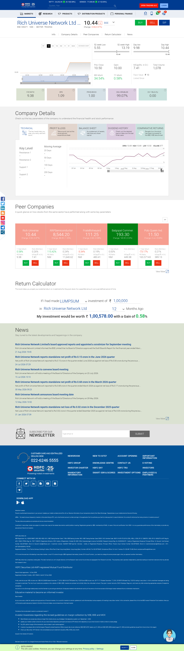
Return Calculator (113, 34)
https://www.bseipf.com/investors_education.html (28, 606)
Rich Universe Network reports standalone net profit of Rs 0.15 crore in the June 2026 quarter (65, 356)
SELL (35, 263)
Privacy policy (88, 649)
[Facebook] (19, 483)
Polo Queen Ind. (153, 230)
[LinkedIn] (33, 483)
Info (53, 34)
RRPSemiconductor (61, 230)
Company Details (69, 34)
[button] (109, 22)
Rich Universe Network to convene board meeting (41, 369)
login (164, 5)
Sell (152, 22)
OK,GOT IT (124, 647)
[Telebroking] (146, 13)
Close (133, 647)
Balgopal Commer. (122, 230)
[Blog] (40, 483)
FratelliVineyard (92, 230)
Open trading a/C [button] (149, 5)
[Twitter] (26, 483)
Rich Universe (31, 230)
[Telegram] (19, 489)
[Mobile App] (152, 13)
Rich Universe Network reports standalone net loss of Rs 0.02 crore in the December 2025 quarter (67, 407)
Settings (100, 649)
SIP (164, 22)
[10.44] (116, 51)
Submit (139, 433)
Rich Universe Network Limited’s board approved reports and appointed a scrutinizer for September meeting (73, 344)
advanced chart (83, 46)
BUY (26, 263)
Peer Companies (91, 34)
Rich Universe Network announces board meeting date (44, 394)
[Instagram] (55, 483)
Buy (140, 22)
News (129, 34)
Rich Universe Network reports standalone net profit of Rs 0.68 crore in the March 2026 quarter (65, 382)
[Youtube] (48, 483)
